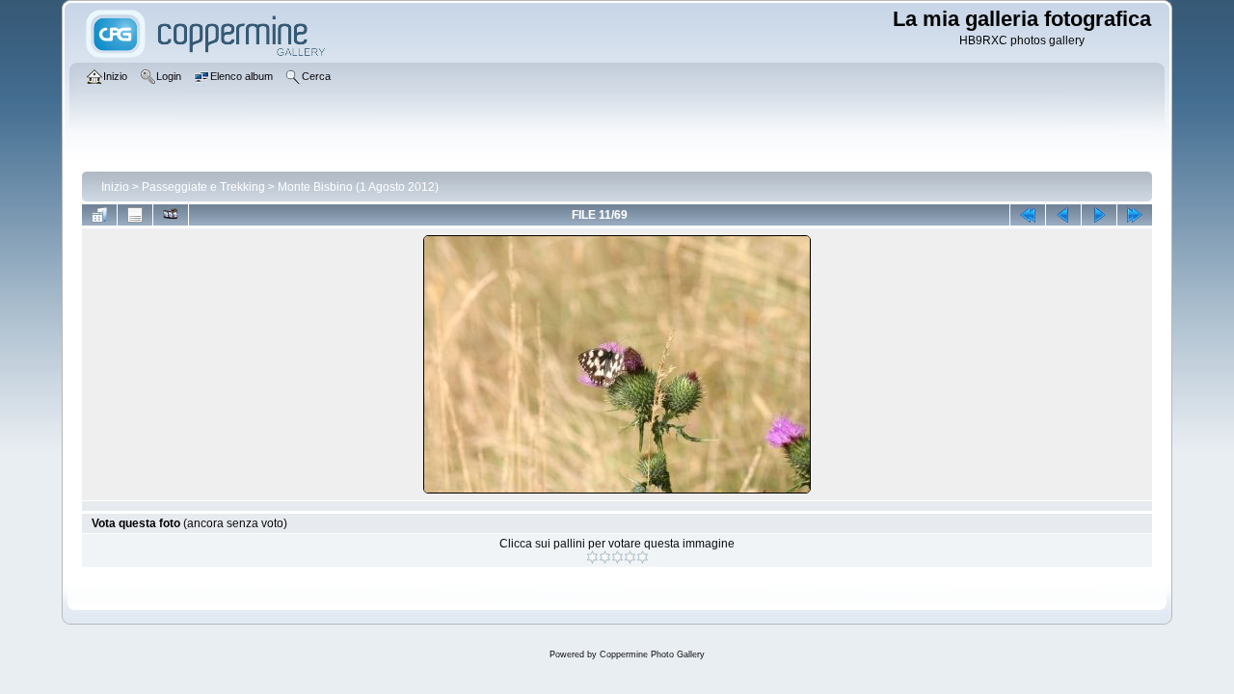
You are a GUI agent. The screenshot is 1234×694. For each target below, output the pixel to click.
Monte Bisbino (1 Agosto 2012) (358, 187)
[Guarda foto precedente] (1063, 215)
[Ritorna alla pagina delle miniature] (99, 215)
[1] (592, 557)
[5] (642, 557)
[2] (605, 557)
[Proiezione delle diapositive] (170, 215)
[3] (617, 557)
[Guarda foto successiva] (1099, 215)
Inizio (115, 187)
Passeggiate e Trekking (203, 187)
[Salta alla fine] (1134, 215)
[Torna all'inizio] (1027, 215)
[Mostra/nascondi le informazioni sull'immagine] (135, 215)
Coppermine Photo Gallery (652, 654)
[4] (630, 557)
